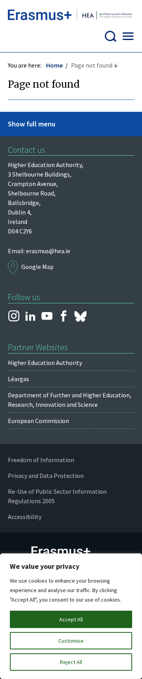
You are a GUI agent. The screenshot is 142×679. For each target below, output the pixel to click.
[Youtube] (47, 316)
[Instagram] (14, 316)
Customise (71, 640)
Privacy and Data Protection (46, 476)
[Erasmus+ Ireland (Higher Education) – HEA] (71, 16)
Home (54, 65)
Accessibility (24, 517)
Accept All (71, 619)
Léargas (18, 379)
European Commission (38, 421)
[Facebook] (63, 316)
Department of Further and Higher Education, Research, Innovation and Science (69, 399)
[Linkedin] (30, 316)
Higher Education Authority (45, 363)
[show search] (110, 38)
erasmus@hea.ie (48, 251)
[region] (71, 616)
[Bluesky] (80, 316)
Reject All (71, 662)
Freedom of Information (41, 460)
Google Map (37, 267)
